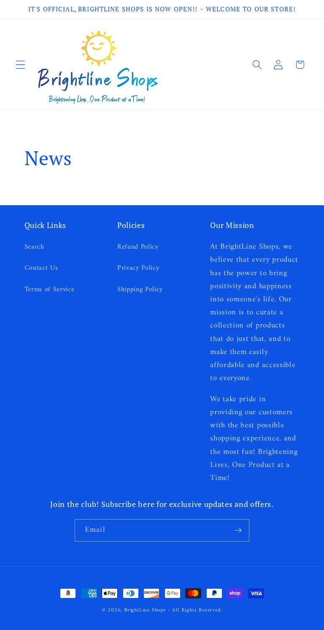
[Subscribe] (238, 530)
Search (34, 247)
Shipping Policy (140, 289)
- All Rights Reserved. (195, 610)
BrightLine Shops (145, 610)
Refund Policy (138, 247)
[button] (20, 64)
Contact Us (41, 268)
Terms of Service (49, 289)
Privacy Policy (138, 268)
